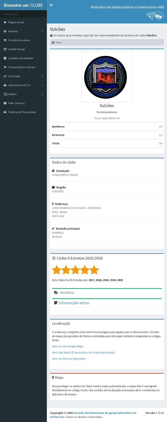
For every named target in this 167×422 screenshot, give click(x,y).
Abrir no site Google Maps (68, 346)
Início (58, 42)
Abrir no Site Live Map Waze (69, 358)
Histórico (67, 292)
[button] (51, 5)
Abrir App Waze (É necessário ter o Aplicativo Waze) (83, 352)
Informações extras (74, 302)
